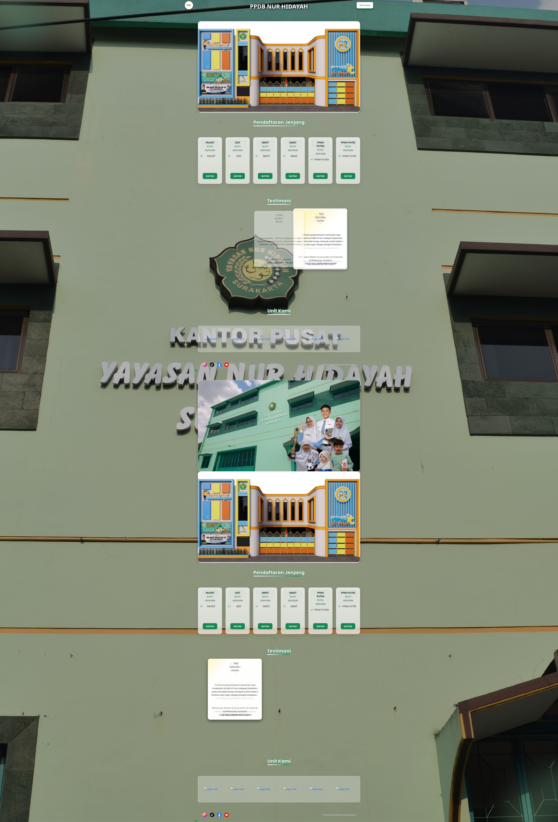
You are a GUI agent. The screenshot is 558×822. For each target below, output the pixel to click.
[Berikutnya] (350, 75)
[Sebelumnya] (208, 75)
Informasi (365, 5)
